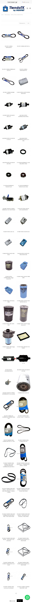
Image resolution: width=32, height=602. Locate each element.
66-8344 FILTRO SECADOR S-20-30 (8, 139)
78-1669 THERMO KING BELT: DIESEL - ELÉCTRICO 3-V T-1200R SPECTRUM (23, 490)
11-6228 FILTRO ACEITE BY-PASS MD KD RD (23, 254)
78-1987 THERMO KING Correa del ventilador (8, 587)
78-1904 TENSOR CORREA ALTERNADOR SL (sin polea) (8, 393)
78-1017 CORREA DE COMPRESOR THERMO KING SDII (8, 417)
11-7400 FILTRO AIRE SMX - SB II (9, 324)
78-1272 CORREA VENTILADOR (8, 47)
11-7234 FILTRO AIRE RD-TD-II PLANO (23, 347)
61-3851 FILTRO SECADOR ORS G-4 (9, 116)
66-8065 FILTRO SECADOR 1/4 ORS (23, 370)
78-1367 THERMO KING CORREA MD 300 (23, 441)
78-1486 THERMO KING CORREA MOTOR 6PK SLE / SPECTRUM (23, 539)
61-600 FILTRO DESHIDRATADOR (9, 370)
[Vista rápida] (9, 44)
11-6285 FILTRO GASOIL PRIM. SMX (23, 277)
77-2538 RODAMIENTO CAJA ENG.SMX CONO (23, 163)
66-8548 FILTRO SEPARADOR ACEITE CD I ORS (23, 139)
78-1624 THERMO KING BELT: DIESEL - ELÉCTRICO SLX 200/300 (8, 539)
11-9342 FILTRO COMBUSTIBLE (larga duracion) (8, 278)
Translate (27, 2)
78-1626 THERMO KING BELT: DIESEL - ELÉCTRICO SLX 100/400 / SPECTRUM (23, 515)
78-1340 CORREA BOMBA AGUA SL (8, 93)
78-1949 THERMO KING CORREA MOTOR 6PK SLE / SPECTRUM (23, 564)
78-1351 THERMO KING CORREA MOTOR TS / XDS (9, 441)
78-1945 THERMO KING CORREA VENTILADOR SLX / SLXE (8, 564)
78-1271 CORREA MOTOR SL (23, 46)
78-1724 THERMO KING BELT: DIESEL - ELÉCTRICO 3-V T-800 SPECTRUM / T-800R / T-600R (8, 490)
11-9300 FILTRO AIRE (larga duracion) (9, 347)
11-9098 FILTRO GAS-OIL (23, 392)
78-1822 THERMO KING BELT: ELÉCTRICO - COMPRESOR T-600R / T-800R (23, 464)
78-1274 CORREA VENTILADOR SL (23, 70)
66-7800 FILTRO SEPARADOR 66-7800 (23, 116)
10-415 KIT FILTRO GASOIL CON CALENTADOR (23, 209)
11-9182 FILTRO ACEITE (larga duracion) (23, 324)
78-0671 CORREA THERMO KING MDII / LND (23, 587)
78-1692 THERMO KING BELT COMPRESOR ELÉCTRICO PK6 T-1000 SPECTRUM (8, 515)
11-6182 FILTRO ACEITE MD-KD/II (9, 254)
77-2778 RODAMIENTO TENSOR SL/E (8, 186)
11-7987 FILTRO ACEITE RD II (23, 231)
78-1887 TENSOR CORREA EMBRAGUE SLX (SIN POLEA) (8, 209)
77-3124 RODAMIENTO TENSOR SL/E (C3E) (23, 186)
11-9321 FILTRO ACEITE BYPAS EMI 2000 (23, 93)
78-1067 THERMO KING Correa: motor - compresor (23, 416)
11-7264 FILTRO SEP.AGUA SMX (8, 301)
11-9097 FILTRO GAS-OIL (8, 231)
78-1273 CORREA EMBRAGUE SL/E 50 (8, 70)
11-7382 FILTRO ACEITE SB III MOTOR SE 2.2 (23, 301)
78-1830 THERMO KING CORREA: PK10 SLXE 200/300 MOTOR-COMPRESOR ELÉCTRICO (8, 465)
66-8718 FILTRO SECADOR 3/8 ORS (9, 163)
